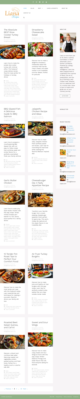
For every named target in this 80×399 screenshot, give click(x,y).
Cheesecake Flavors (38, 79)
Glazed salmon (10, 163)
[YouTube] (46, 2)
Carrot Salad (9, 372)
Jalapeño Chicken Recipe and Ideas (39, 111)
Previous (7, 389)
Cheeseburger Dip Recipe (38, 232)
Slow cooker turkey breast (14, 90)
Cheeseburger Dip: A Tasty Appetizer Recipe (40, 183)
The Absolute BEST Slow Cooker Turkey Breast (11, 34)
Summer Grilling (10, 166)
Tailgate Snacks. (38, 238)
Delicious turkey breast (9, 83)
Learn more (65, 96)
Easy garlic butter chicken (10, 228)
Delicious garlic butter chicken (11, 227)
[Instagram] (36, 2)
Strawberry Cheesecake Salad (38, 32)
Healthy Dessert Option (42, 82)
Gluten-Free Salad (8, 374)
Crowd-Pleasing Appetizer (40, 233)
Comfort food (9, 306)
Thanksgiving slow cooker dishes (12, 93)
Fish (7, 160)
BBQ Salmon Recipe (10, 161)
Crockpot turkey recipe (11, 82)
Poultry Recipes (40, 302)
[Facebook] (33, 2)
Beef (35, 228)
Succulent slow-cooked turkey (11, 91)
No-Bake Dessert (36, 84)
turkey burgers (39, 304)
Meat (39, 8)
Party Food (36, 236)
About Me (64, 8)
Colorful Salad (15, 372)
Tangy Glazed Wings (40, 376)
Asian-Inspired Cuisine (39, 370)
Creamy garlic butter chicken (13, 225)
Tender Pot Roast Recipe (13, 308)
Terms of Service (68, 396)
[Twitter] (43, 2)
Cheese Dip (45, 230)
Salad (32, 8)
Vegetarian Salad (14, 377)
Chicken (36, 157)
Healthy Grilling (12, 164)
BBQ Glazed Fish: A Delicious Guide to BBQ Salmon (12, 113)
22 (21, 389)
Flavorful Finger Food (41, 373)
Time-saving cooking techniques (12, 94)
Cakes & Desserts (52, 8)
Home (25, 8)
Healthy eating (38, 301)
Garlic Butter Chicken (10, 181)
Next (25, 389)
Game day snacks (36, 235)
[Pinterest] (39, 2)
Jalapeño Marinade (38, 158)
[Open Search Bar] (23, 17)
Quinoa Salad (11, 375)
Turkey (7, 80)
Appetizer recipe (38, 230)
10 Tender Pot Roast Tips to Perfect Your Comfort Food (11, 258)
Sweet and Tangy (40, 87)
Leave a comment (10, 96)
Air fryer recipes (37, 299)
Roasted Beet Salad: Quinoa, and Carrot (11, 325)
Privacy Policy (59, 396)
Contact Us (26, 13)
